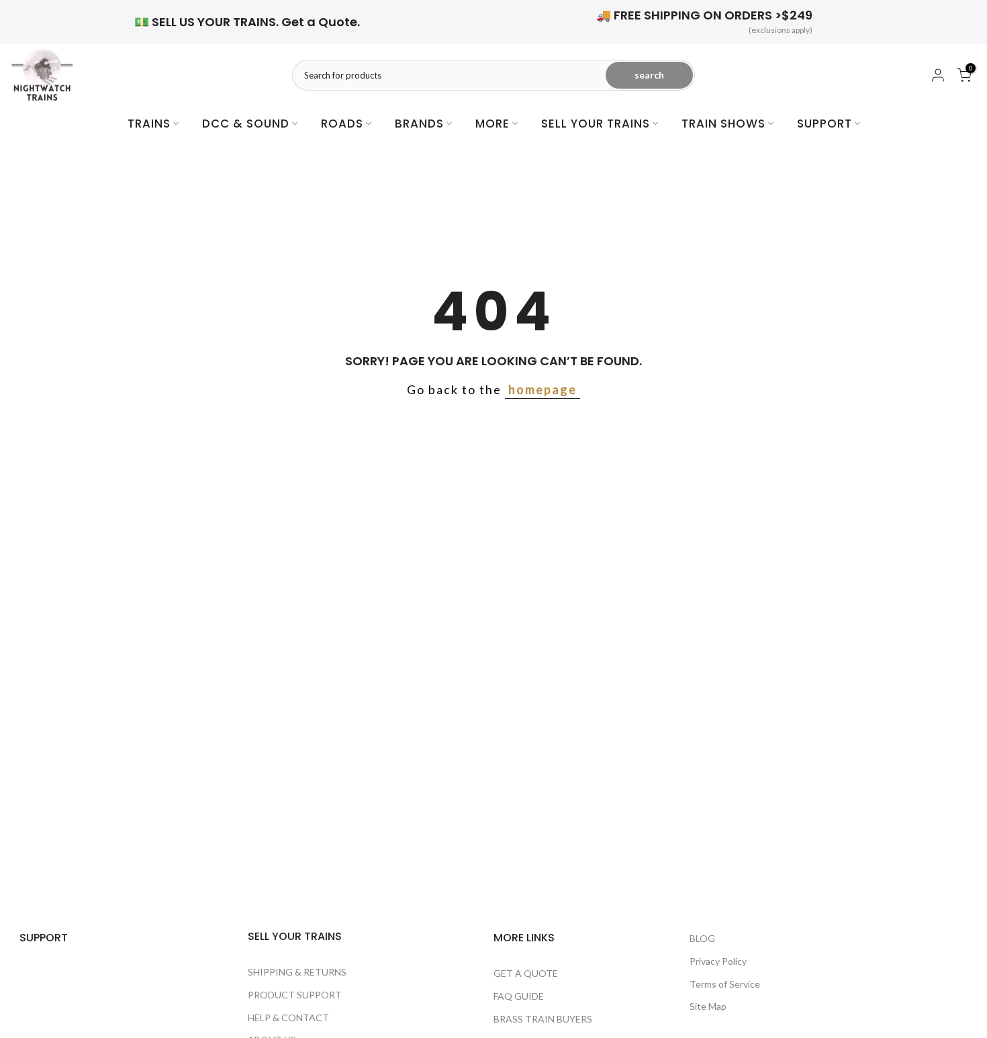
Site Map (708, 1006)
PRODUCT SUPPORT (295, 994)
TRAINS (149, 123)
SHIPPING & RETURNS (297, 972)
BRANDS (419, 123)
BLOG (702, 938)
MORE (492, 123)
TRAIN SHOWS (723, 123)
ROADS (342, 123)
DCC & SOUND (245, 123)
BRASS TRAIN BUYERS (542, 1019)
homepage (542, 389)
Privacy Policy (718, 961)
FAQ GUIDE (518, 996)
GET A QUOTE (525, 973)
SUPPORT (824, 123)
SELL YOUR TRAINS (595, 123)
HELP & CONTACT (288, 1017)
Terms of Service (725, 984)
